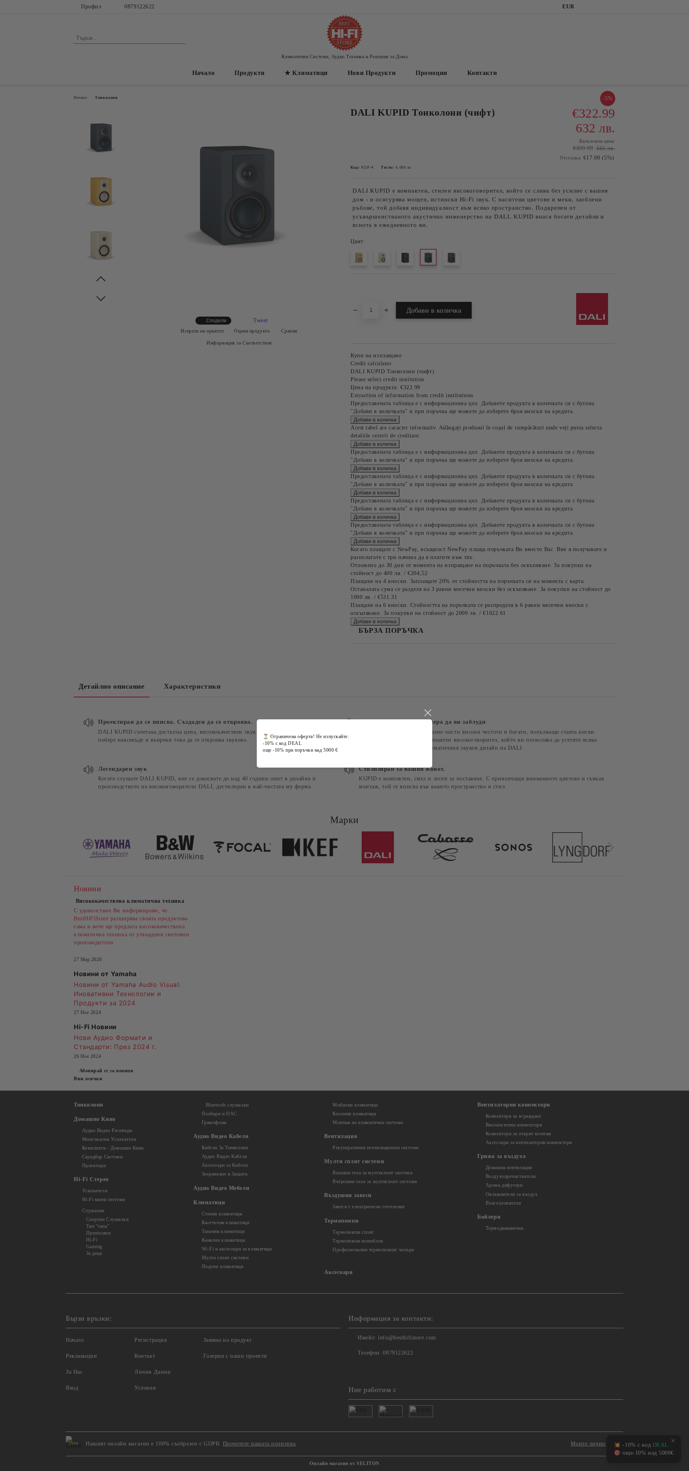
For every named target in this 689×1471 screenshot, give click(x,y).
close (427, 713)
